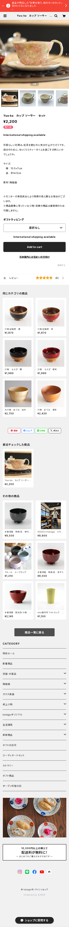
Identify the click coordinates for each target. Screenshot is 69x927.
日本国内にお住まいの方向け (34, 256)
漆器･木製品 (9, 673)
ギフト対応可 (10, 745)
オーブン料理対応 (12, 785)
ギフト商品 (8, 775)
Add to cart (34, 247)
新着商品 (8, 663)
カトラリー (8, 765)
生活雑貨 (8, 724)
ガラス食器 (8, 694)
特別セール (9, 653)
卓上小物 (8, 704)
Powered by (31, 895)
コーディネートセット (14, 755)
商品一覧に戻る (34, 632)
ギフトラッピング (13, 219)
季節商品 (8, 735)
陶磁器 (6, 684)
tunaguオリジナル (12, 714)
